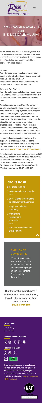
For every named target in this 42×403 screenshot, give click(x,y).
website (27, 84)
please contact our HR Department (25, 149)
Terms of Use (9, 331)
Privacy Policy (9, 328)
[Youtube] (24, 342)
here (2, 79)
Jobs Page (4, 60)
